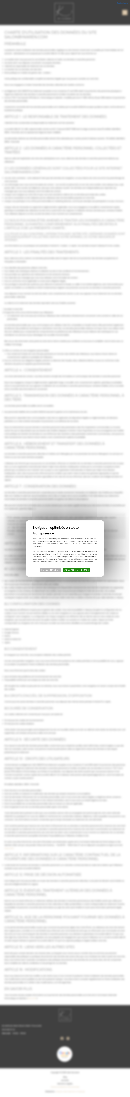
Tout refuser (122, 3)
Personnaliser (50, 570)
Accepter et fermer (76, 570)
